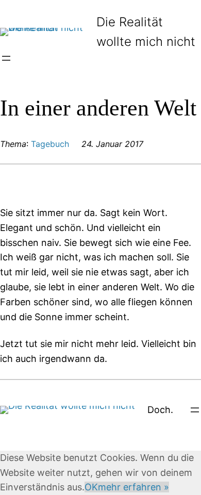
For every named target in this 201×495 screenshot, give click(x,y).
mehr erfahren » (133, 487)
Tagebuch (50, 144)
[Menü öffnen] (6, 58)
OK (91, 487)
